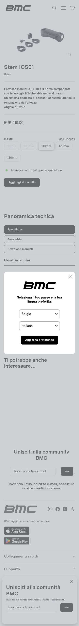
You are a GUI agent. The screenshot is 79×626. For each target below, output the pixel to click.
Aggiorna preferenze (39, 339)
